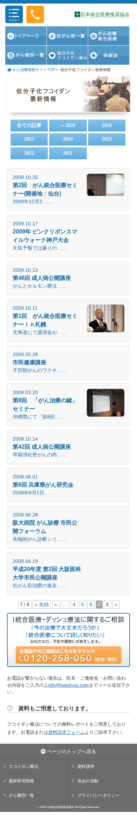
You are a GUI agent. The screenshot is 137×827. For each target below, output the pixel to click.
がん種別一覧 (21, 795)
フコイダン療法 (23, 766)
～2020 (67, 125)
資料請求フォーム (66, 732)
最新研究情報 (21, 780)
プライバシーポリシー (98, 795)
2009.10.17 (45, 236)
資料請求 (85, 766)
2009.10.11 (45, 320)
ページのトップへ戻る (71, 751)
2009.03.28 (40, 362)
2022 (29, 153)
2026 (107, 125)
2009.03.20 (45, 404)
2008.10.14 (42, 446)
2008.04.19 (47, 573)
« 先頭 (42, 604)
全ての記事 (29, 125)
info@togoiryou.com (68, 685)
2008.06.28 (45, 527)
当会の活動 (87, 780)
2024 (68, 139)
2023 (107, 139)
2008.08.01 (43, 484)
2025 (29, 139)
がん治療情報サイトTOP (33, 70)
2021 (68, 153)
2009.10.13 (42, 278)
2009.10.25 (45, 189)
